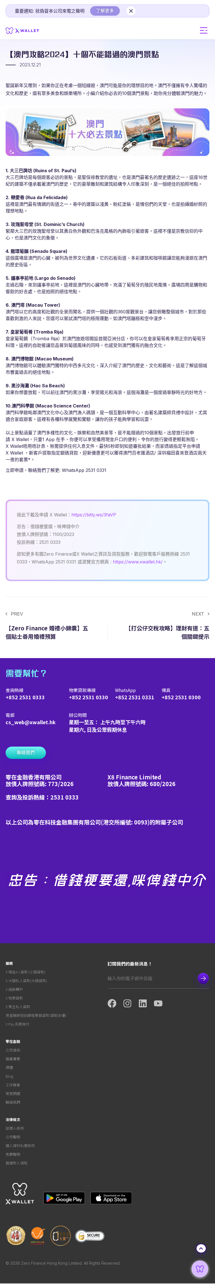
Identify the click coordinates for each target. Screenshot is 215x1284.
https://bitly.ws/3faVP (93, 515)
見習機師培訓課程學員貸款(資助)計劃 (36, 1015)
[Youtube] (161, 1003)
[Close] (131, 10)
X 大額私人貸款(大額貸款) (26, 980)
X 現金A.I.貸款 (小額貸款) (25, 972)
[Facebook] (115, 1003)
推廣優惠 (13, 1059)
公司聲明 (13, 1137)
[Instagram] (130, 1003)
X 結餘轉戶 (14, 989)
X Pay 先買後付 (17, 1024)
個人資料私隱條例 (20, 1145)
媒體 (9, 1067)
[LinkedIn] (146, 1003)
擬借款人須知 (16, 1163)
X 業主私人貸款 (18, 1007)
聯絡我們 (13, 1102)
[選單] (203, 30)
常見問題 (13, 1093)
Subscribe (203, 978)
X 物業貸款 (14, 998)
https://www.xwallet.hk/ (138, 562)
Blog (9, 1076)
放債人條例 (15, 1128)
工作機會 (13, 1085)
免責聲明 (13, 1154)
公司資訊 (13, 1050)
